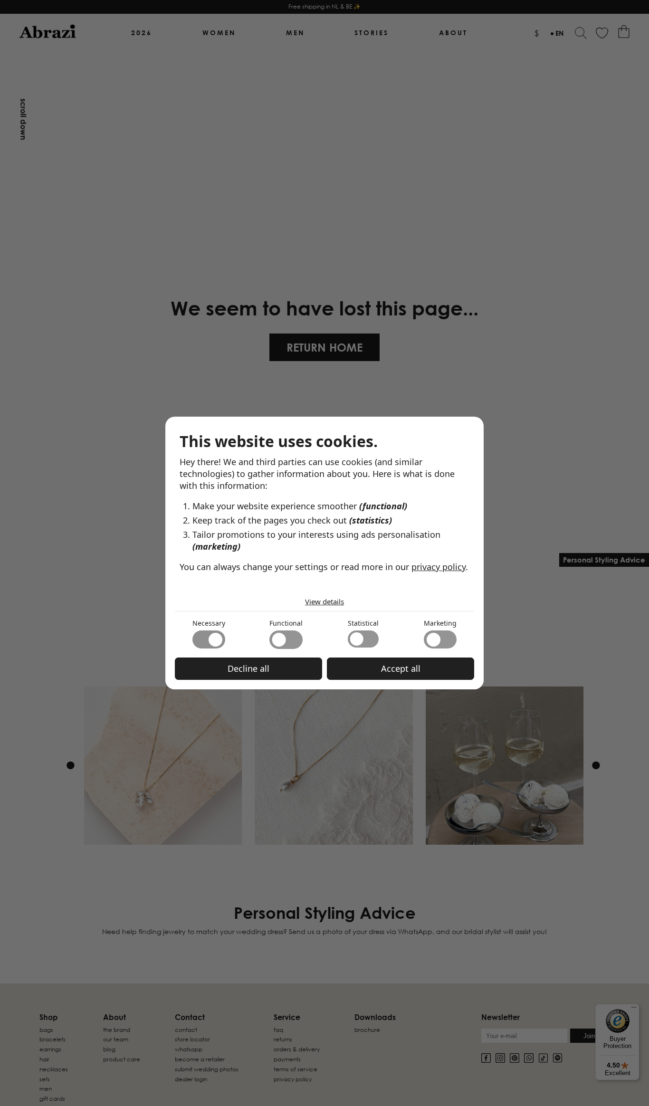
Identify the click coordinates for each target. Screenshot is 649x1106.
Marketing (440, 623)
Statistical (363, 623)
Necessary (208, 623)
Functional (286, 623)
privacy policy (438, 566)
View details (324, 601)
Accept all (400, 668)
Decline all (248, 668)
